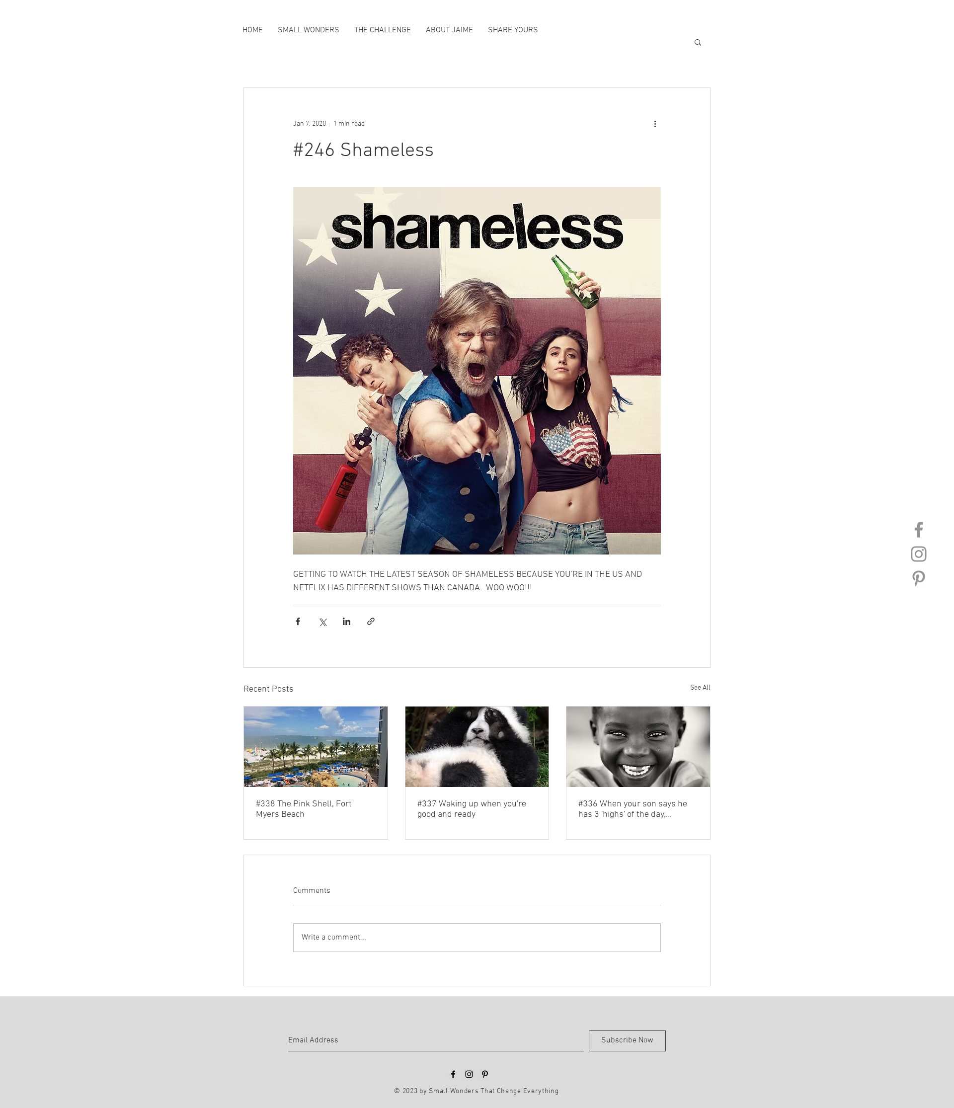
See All (700, 688)
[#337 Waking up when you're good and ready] (477, 747)
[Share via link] (371, 621)
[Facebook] (918, 529)
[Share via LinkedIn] (346, 621)
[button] (698, 42)
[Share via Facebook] (298, 621)
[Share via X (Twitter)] (322, 621)
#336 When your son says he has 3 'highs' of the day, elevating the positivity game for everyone (632, 809)
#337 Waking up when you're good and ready (471, 809)
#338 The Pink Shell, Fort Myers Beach (304, 809)
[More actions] (655, 124)
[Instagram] (918, 554)
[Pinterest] (918, 578)
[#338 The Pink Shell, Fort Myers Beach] (316, 747)
